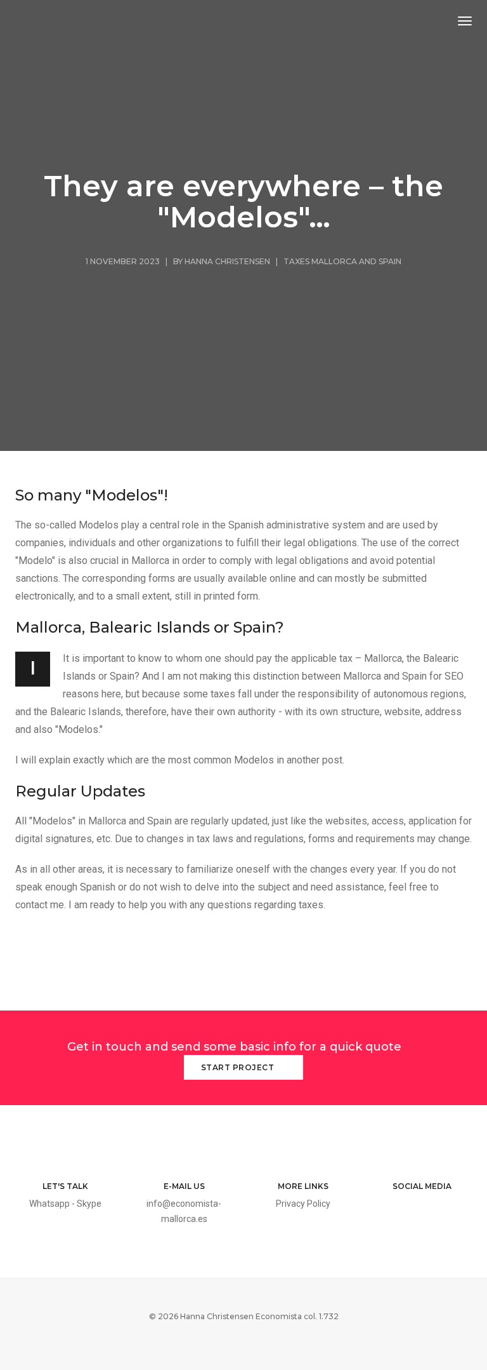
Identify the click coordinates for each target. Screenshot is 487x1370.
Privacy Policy (303, 1204)
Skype (89, 1204)
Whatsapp (49, 1204)
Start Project (238, 1067)
